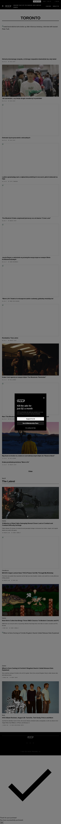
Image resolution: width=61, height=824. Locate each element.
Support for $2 (30, 419)
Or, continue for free (30, 428)
